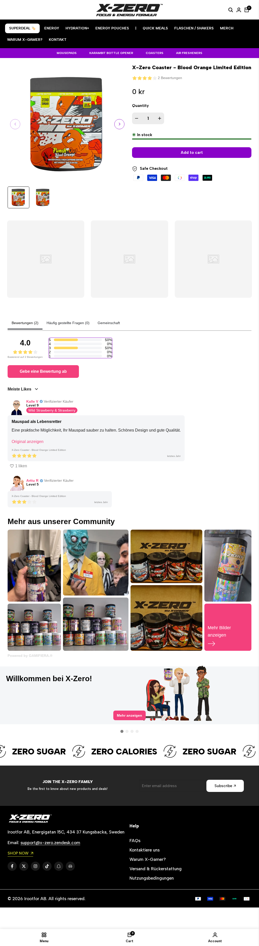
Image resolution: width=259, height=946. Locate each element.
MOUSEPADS (67, 53)
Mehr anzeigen (129, 719)
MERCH (226, 28)
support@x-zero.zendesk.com (50, 842)
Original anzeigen (28, 441)
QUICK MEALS (155, 28)
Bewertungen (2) (25, 323)
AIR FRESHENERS (189, 53)
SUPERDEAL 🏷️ (22, 28)
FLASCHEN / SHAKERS (194, 28)
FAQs (135, 840)
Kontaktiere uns (145, 849)
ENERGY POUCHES (112, 28)
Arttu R (32, 480)
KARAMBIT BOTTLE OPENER (111, 53)
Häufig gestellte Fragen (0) (68, 323)
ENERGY (51, 28)
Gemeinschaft (109, 323)
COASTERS (154, 53)
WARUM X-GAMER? (24, 40)
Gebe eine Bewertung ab (43, 371)
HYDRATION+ (77, 28)
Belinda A (31, 672)
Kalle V (32, 401)
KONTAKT (58, 40)
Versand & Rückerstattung (156, 868)
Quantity (140, 105)
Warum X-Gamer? (148, 859)
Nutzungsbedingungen (152, 878)
